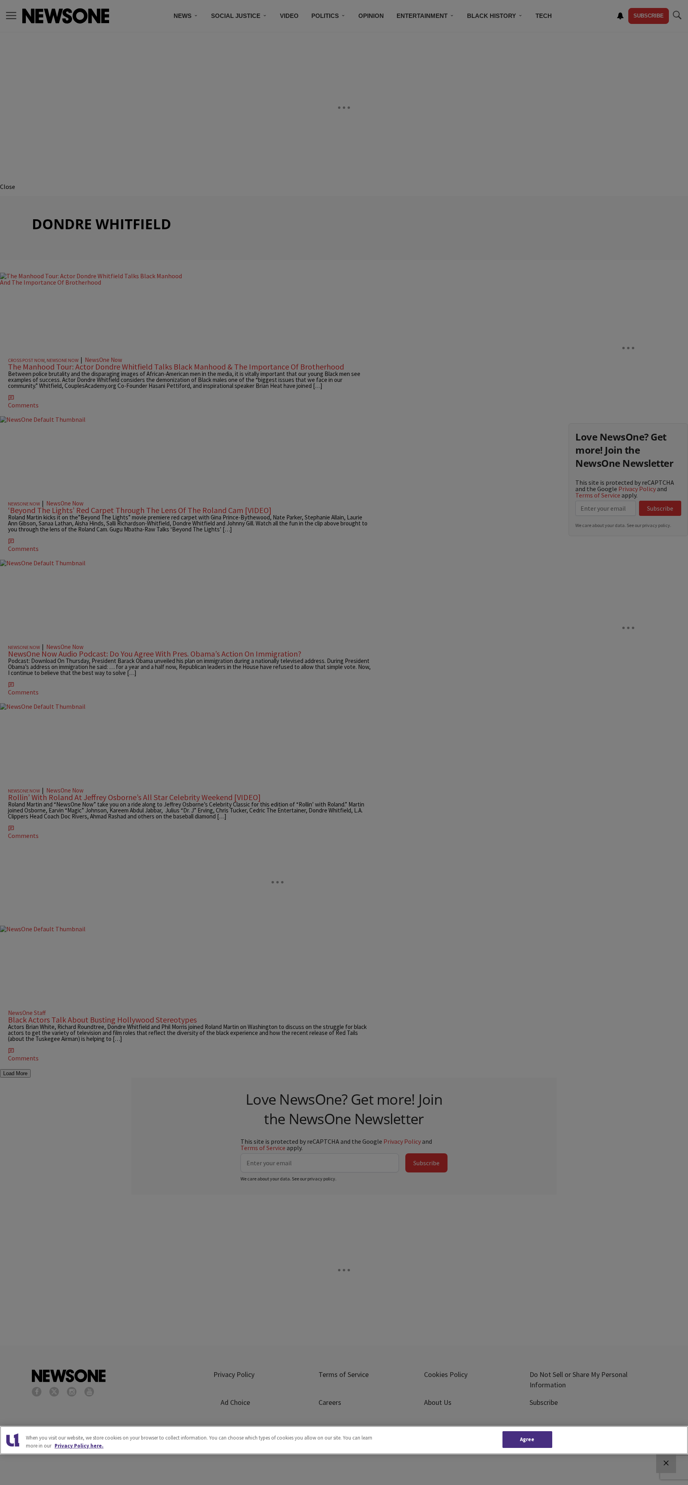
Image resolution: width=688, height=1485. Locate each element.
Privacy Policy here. (79, 1445)
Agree (527, 1439)
